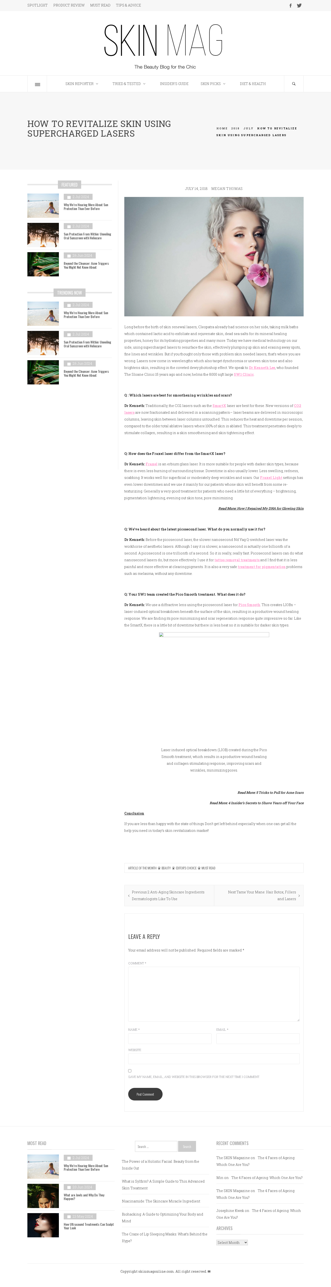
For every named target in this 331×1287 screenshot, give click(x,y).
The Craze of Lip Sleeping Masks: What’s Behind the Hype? (164, 1237)
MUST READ (100, 5)
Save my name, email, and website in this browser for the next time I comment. (194, 1077)
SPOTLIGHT (37, 5)
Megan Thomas (227, 188)
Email (222, 1029)
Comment (137, 963)
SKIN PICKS (211, 83)
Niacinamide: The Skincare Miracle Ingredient (161, 1201)
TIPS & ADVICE (128, 5)
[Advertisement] (69, 430)
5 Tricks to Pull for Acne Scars (280, 792)
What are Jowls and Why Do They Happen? (84, 1196)
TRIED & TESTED (127, 83)
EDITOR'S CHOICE (186, 867)
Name (134, 1029)
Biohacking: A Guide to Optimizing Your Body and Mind (162, 1217)
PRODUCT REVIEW (69, 5)
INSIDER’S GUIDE (174, 83)
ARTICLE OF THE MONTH (142, 867)
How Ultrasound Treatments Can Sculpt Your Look (89, 1226)
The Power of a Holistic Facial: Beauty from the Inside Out (160, 1164)
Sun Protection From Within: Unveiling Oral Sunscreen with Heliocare (87, 235)
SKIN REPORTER (79, 83)
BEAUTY (166, 867)
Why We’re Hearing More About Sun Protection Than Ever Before (86, 206)
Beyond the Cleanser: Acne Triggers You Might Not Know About (86, 265)
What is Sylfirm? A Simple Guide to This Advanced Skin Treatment (163, 1184)
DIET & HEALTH (253, 83)
